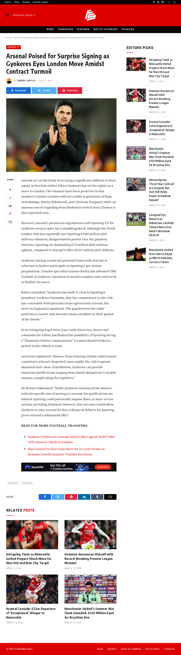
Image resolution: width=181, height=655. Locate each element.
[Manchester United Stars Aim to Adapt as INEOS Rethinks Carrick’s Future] (136, 254)
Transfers (65, 29)
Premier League (40, 2)
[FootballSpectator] (90, 15)
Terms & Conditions (131, 648)
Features (83, 29)
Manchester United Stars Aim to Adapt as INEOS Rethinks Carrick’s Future (161, 256)
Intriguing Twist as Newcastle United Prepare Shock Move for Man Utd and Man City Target (28, 558)
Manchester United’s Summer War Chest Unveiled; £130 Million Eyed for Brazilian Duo (89, 613)
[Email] (10, 222)
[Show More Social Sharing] (86, 90)
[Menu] (7, 15)
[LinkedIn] (10, 206)
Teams (7, 2)
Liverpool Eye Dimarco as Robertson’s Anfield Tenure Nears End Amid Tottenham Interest (161, 225)
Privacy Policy (152, 648)
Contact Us (169, 648)
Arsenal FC (13, 47)
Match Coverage (106, 29)
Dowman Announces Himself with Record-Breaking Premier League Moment (89, 558)
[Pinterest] (10, 214)
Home (9, 38)
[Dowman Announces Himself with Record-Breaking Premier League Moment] (90, 534)
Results (26, 2)
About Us (111, 648)
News (50, 29)
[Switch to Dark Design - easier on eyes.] (169, 2)
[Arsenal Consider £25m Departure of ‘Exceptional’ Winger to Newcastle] (32, 589)
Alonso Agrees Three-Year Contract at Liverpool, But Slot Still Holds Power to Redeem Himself (161, 190)
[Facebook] (10, 190)
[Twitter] (10, 198)
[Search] (174, 2)
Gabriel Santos (26, 80)
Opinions (128, 29)
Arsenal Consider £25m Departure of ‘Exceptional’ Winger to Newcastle (31, 613)
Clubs (16, 2)
